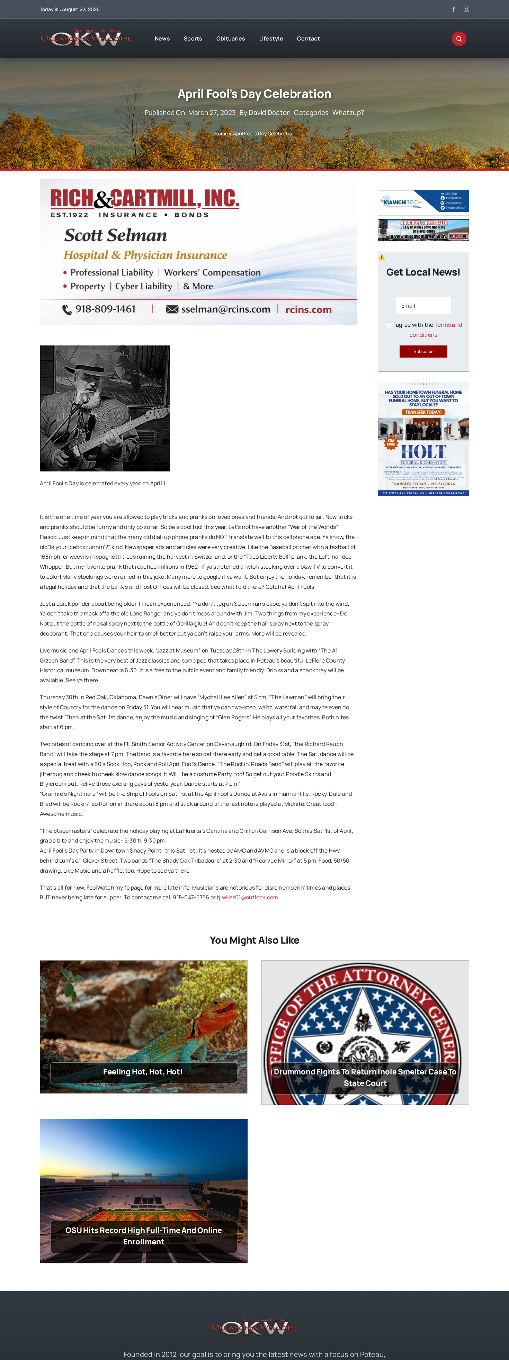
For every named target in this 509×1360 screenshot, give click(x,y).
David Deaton (270, 112)
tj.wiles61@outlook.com (247, 897)
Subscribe (423, 351)
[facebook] (454, 9)
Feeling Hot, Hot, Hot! (143, 1071)
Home (221, 133)
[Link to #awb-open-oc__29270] (459, 38)
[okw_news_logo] (85, 32)
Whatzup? (348, 112)
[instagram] (466, 9)
